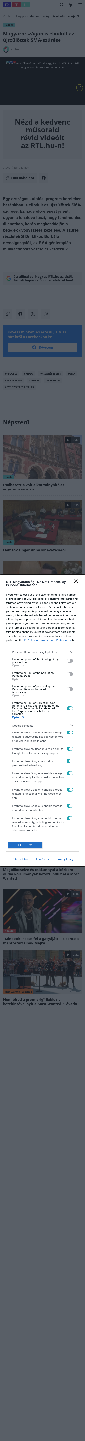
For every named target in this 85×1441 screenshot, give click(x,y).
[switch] (70, 661)
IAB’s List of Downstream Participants (47, 640)
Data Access (42, 859)
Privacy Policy (65, 859)
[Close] (77, 582)
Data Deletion (20, 859)
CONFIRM (25, 845)
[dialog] (42, 720)
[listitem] (42, 652)
